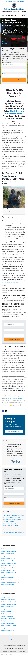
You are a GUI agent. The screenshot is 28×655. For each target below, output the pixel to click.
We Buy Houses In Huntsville (8, 568)
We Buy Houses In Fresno (7, 553)
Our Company (20, 1)
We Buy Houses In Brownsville (8, 602)
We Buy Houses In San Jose (8, 558)
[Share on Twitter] (6, 411)
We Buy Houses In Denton (7, 606)
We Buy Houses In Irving (7, 621)
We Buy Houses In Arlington (8, 599)
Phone (4, 68)
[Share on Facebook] (3, 411)
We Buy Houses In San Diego (8, 561)
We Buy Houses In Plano (7, 628)
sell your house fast (11, 398)
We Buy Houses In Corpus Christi (9, 614)
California (18, 395)
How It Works (5, 639)
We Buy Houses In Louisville (8, 549)
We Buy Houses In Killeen (7, 577)
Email (4, 73)
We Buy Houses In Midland (7, 575)
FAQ (11, 639)
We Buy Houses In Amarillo (8, 618)
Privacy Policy (12, 641)
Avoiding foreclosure (7, 137)
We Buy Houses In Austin (7, 611)
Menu (24, 16)
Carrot (23, 651)
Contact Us (20, 637)
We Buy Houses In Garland (7, 623)
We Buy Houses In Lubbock (8, 630)
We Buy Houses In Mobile (7, 565)
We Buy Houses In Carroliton (8, 604)
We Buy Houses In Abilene (7, 597)
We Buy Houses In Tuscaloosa (8, 563)
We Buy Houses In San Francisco (9, 556)
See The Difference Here (14, 431)
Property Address (7, 62)
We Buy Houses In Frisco (7, 609)
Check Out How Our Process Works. (14, 112)
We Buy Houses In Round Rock (8, 573)
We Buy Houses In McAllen (7, 584)
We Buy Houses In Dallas (7, 616)
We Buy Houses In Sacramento (9, 551)
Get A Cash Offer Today (10, 1)
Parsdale (13, 395)
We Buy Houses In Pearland (8, 570)
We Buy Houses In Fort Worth (8, 625)
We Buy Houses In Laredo (7, 580)
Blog (18, 641)
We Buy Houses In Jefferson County (10, 582)
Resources (23, 639)
